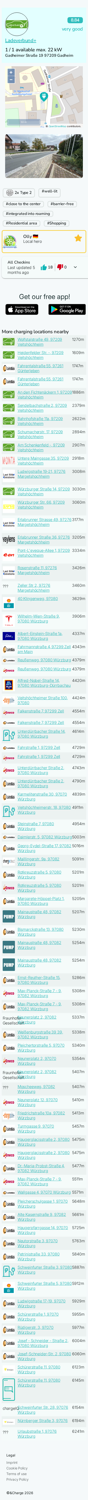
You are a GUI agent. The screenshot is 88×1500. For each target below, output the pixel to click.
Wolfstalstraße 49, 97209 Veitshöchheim (40, 342)
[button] (44, 267)
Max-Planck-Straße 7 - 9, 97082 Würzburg (40, 993)
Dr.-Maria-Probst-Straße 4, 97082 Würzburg (41, 1168)
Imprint (11, 1462)
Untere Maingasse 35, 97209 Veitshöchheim (43, 461)
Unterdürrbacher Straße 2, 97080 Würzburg (41, 770)
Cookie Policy (16, 1468)
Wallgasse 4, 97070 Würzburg (44, 1192)
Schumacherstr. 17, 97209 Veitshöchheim (40, 434)
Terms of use (16, 1474)
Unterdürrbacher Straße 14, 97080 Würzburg (42, 734)
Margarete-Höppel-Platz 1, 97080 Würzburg (41, 901)
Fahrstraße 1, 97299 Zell (39, 747)
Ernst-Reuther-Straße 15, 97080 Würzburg (39, 980)
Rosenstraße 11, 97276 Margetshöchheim (37, 570)
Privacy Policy (17, 1479)
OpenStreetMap (57, 126)
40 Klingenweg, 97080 (38, 598)
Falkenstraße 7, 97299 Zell (41, 711)
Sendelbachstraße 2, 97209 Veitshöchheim (42, 408)
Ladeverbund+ (20, 40)
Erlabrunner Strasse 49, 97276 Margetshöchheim (45, 522)
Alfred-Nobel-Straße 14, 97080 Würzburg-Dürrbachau (44, 683)
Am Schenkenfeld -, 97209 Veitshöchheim (41, 447)
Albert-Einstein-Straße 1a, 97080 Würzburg (40, 636)
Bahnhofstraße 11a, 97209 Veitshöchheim (40, 421)
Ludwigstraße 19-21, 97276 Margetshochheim (42, 474)
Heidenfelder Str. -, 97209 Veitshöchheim (41, 355)
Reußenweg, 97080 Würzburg (44, 659)
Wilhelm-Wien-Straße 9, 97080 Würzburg (39, 618)
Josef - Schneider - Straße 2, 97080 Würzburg (43, 1343)
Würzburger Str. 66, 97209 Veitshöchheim (41, 505)
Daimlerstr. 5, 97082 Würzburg (45, 836)
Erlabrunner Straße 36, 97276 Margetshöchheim (44, 539)
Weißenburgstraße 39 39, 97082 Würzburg (40, 1034)
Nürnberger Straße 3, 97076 (43, 1420)
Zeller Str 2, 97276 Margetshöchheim (34, 588)
